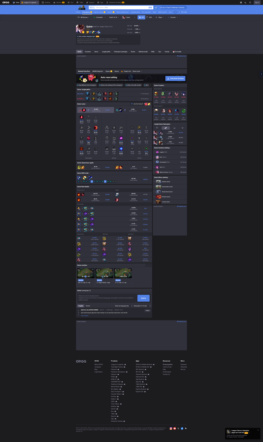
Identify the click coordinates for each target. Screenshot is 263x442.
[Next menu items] (175, 12)
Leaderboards (135, 12)
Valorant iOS (140, 377)
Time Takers (115, 404)
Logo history (98, 372)
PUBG (113, 377)
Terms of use (167, 367)
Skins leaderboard (123, 12)
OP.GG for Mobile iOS (142, 367)
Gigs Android (140, 379)
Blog (96, 369)
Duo (112, 411)
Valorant (114, 374)
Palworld (114, 369)
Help (164, 369)
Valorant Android (141, 374)
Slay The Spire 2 (116, 391)
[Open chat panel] (261, 74)
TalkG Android (140, 384)
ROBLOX (114, 379)
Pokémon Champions (118, 372)
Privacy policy (167, 364)
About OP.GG (99, 364)
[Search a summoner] (150, 7)
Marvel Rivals (115, 386)
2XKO (113, 401)
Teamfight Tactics (117, 367)
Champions (87, 12)
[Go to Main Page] (6, 2)
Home (78, 12)
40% (150, 17)
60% (143, 17)
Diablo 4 (113, 399)
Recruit (183, 369)
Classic (110, 12)
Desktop (113, 406)
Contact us (166, 374)
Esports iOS (139, 391)
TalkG (113, 414)
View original (84, 315)
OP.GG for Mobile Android (144, 364)
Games (113, 409)
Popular (80, 306)
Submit (143, 298)
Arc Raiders (115, 389)
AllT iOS (138, 372)
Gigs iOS (138, 382)
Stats (154, 12)
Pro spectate (146, 12)
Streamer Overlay (117, 421)
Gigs (112, 419)
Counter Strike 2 (116, 394)
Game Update (173, 12)
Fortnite (113, 396)
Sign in (257, 2)
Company (98, 367)
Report (147, 310)
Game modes (99, 12)
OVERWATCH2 (116, 382)
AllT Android (140, 369)
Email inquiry (167, 372)
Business (184, 364)
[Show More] (241, 2)
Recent (88, 306)
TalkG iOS (139, 386)
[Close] (258, 430)
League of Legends (30, 2)
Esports (113, 416)
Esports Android (141, 389)
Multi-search (162, 12)
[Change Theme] (245, 2)
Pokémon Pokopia (117, 384)
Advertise (184, 367)
